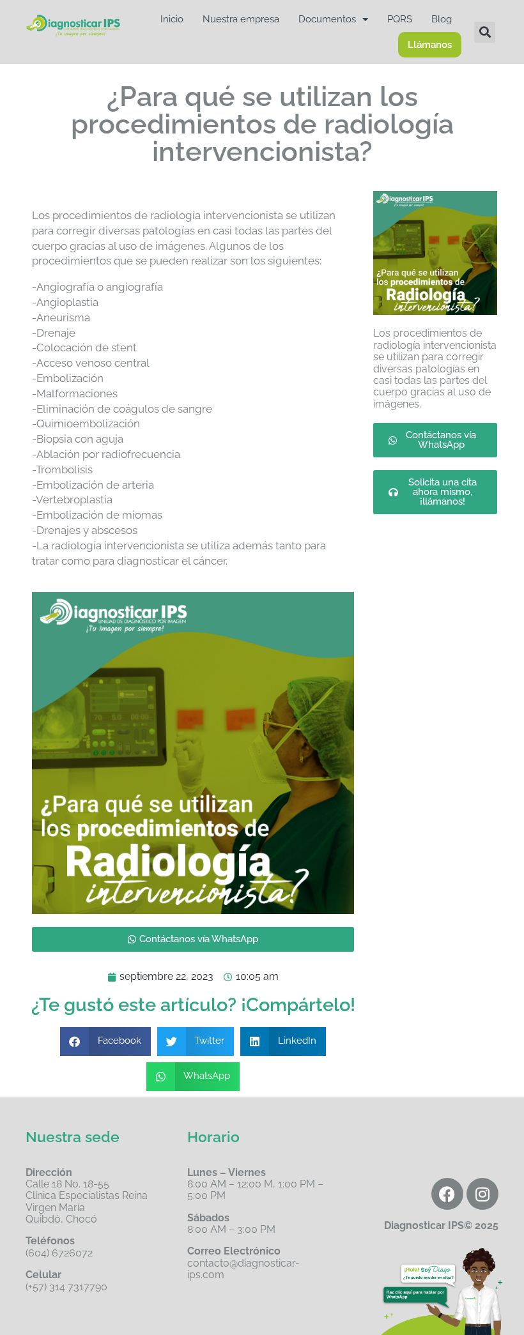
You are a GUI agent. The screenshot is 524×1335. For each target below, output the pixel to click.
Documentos (327, 19)
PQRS (399, 19)
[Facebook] (447, 1194)
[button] (484, 32)
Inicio (171, 19)
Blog (441, 19)
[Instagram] (482, 1194)
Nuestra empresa (241, 19)
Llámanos (430, 44)
